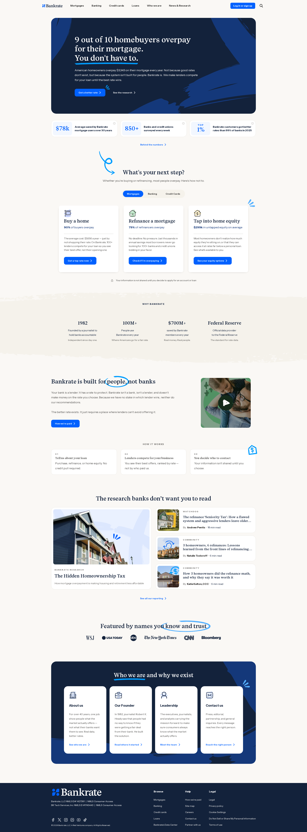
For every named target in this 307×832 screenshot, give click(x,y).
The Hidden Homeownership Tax (90, 576)
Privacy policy (216, 806)
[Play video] (226, 403)
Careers (189, 812)
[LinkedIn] (72, 820)
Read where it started (127, 744)
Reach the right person (219, 744)
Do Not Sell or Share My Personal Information (232, 818)
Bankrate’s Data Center (165, 824)
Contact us (190, 818)
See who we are (78, 744)
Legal (212, 799)
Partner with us (193, 824)
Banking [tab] (152, 193)
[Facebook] (53, 820)
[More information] (114, 123)
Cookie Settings (217, 812)
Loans (157, 818)
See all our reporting (151, 598)
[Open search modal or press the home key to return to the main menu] (261, 5)
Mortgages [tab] (133, 193)
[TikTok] (85, 820)
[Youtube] (79, 820)
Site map (190, 806)
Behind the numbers (151, 144)
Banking (158, 806)
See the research (122, 92)
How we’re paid (63, 423)
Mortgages (159, 799)
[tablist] (153, 194)
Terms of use (215, 824)
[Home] (52, 5)
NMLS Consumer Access (100, 801)
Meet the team (168, 744)
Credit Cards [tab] (173, 193)
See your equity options (210, 260)
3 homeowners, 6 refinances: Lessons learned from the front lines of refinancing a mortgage (217, 549)
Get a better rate (88, 92)
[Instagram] (66, 820)
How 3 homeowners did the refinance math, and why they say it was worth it (216, 575)
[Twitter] (59, 820)
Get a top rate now (78, 260)
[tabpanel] (153, 239)
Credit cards (160, 812)
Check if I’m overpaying (146, 260)
